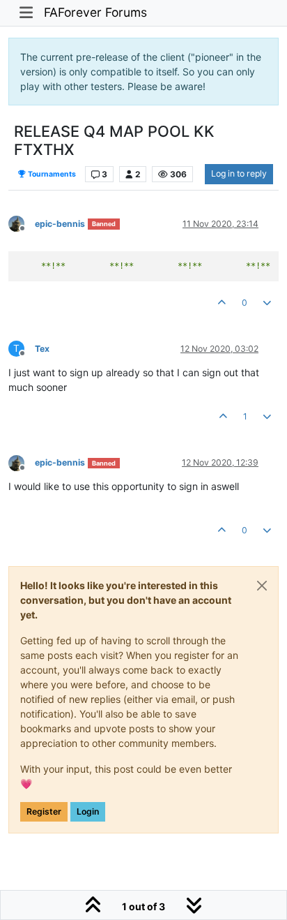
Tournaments (51, 174)
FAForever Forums (95, 12)
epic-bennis (60, 223)
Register (43, 811)
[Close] (262, 585)
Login (88, 811)
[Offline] (21, 223)
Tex (42, 348)
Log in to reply (239, 173)
